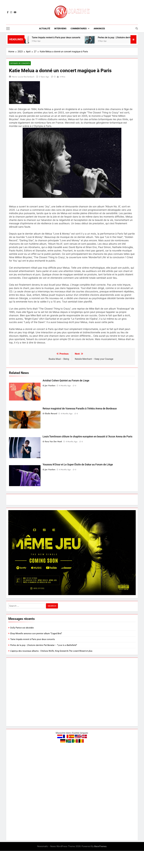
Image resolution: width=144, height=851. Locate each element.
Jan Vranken (50, 385)
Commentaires (79, 28)
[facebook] (7, 12)
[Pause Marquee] (133, 39)
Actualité (44, 28)
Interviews (60, 28)
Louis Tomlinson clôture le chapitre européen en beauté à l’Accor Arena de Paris (87, 436)
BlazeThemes (100, 846)
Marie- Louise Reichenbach (23, 76)
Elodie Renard (51, 413)
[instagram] (11, 12)
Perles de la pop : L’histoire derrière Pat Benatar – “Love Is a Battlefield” (43, 645)
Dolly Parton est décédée (22, 627)
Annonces (99, 28)
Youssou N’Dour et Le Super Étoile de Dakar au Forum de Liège (78, 464)
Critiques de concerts (20, 63)
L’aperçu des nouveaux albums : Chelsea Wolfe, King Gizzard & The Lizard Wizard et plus (51, 651)
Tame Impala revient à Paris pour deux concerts (38, 37)
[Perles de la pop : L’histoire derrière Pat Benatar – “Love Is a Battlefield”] (71, 41)
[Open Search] (137, 28)
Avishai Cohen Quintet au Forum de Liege (66, 380)
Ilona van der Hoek (53, 441)
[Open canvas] (8, 28)
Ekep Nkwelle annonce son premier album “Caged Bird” (36, 633)
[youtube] (15, 12)
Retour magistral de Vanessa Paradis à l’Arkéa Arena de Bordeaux (80, 408)
